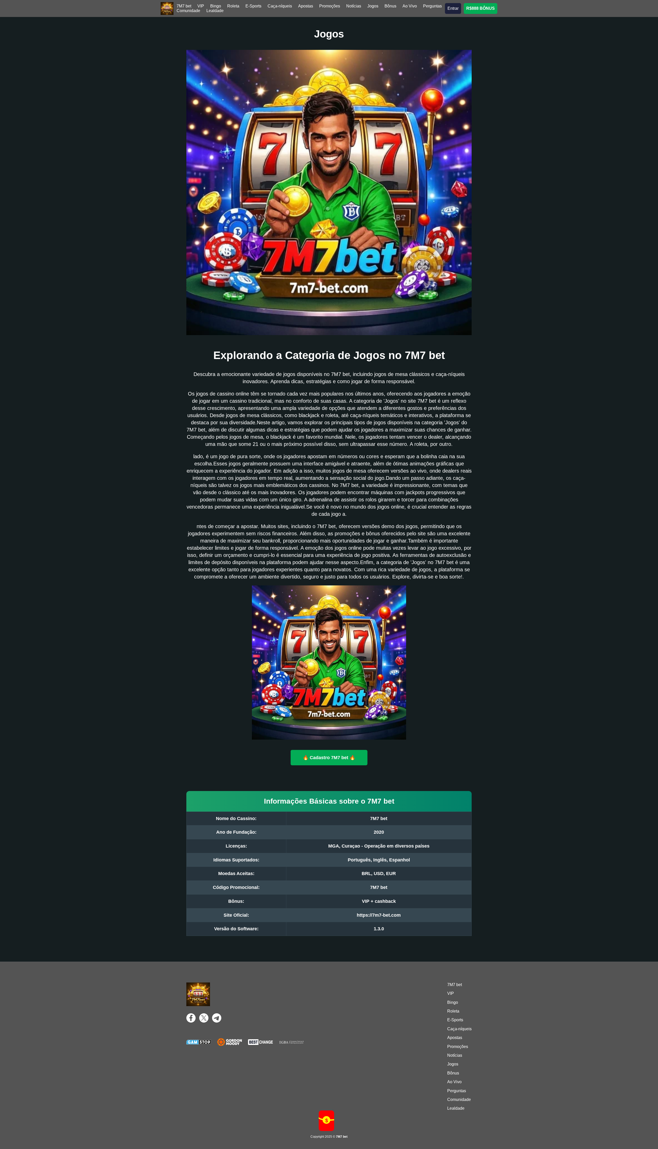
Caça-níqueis (280, 6)
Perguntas (432, 6)
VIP (200, 6)
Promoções (329, 6)
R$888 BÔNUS (480, 8)
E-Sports (253, 6)
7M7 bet (184, 6)
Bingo (215, 6)
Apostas (305, 6)
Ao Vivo (410, 6)
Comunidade (188, 10)
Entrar (453, 8)
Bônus (390, 6)
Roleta (233, 6)
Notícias (353, 6)
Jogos (372, 6)
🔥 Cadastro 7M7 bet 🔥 (329, 757)
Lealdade (215, 10)
